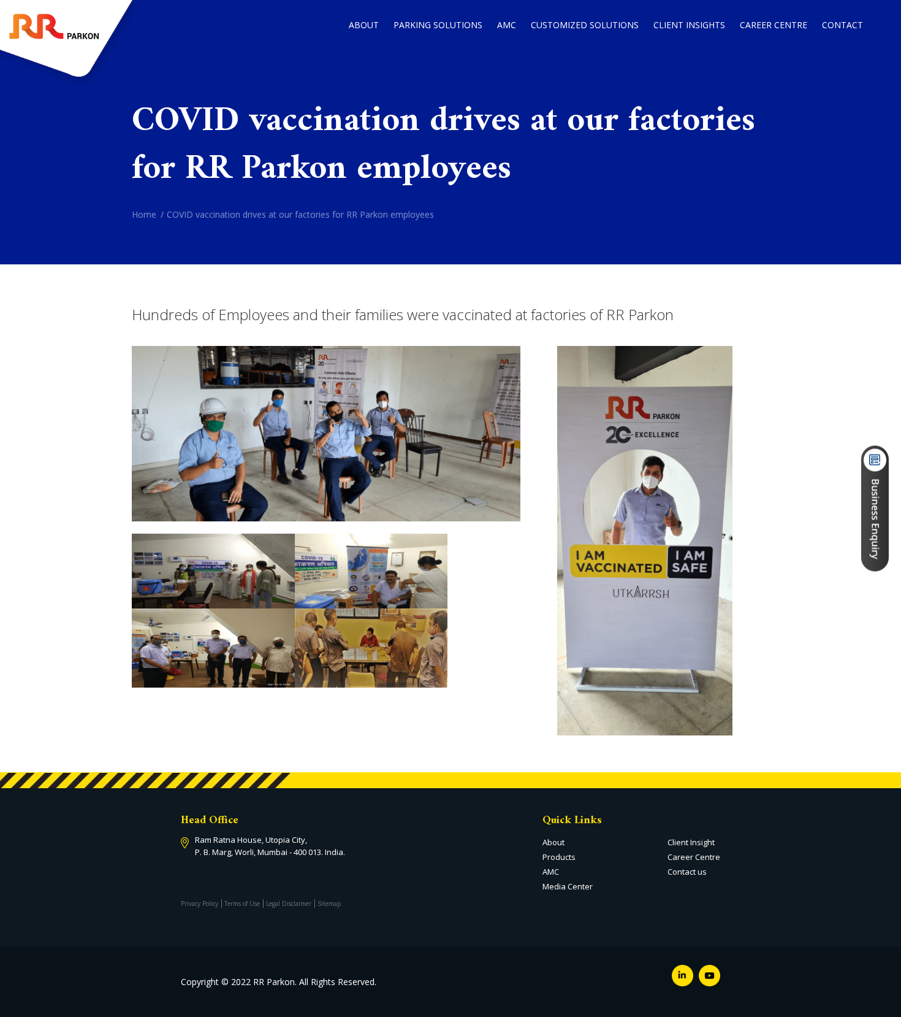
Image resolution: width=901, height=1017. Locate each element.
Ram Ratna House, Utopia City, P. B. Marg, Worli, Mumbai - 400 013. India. (270, 846)
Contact (842, 25)
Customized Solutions (585, 25)
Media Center (567, 886)
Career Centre (773, 25)
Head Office (209, 820)
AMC (506, 25)
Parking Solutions (437, 25)
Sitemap (329, 903)
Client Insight (691, 842)
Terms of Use (242, 903)
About (364, 25)
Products (559, 856)
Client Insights (689, 25)
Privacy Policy (199, 903)
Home (144, 214)
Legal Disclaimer (288, 903)
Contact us (687, 871)
